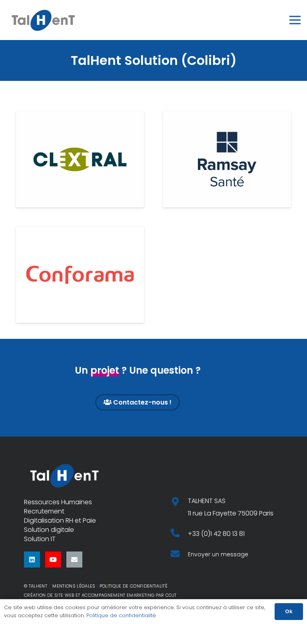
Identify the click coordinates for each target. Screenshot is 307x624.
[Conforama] (80, 275)
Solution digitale (49, 529)
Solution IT (40, 538)
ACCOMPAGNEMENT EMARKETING (118, 595)
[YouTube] (53, 560)
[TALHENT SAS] (179, 502)
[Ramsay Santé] (227, 159)
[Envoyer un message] (179, 555)
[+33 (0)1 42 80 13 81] (179, 534)
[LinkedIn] (32, 560)
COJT (170, 595)
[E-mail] (74, 560)
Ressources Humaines (58, 502)
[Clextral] (80, 159)
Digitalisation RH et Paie (60, 520)
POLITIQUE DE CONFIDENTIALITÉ (133, 586)
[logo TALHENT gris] (43, 20)
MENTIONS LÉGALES (73, 586)
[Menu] (295, 20)
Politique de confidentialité (121, 615)
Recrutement (44, 511)
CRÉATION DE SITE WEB (49, 595)
